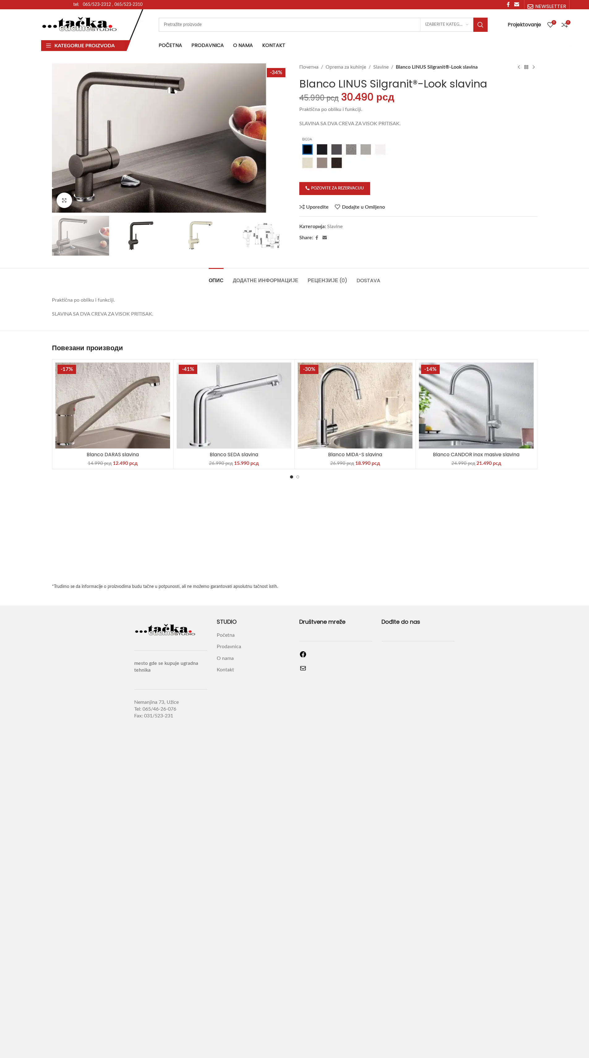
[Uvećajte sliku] (64, 200)
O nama (225, 658)
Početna (226, 635)
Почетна (308, 67)
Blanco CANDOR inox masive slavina (476, 454)
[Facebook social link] (317, 238)
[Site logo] (79, 24)
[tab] (216, 277)
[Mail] (303, 670)
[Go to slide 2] (297, 476)
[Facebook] (303, 656)
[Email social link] (325, 238)
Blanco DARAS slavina (113, 454)
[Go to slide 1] (291, 476)
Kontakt (225, 669)
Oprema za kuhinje (346, 67)
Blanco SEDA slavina (234, 454)
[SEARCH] (480, 25)
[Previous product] (519, 67)
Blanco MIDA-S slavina (355, 454)
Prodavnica (229, 646)
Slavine (381, 67)
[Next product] (533, 67)
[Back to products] (526, 67)
